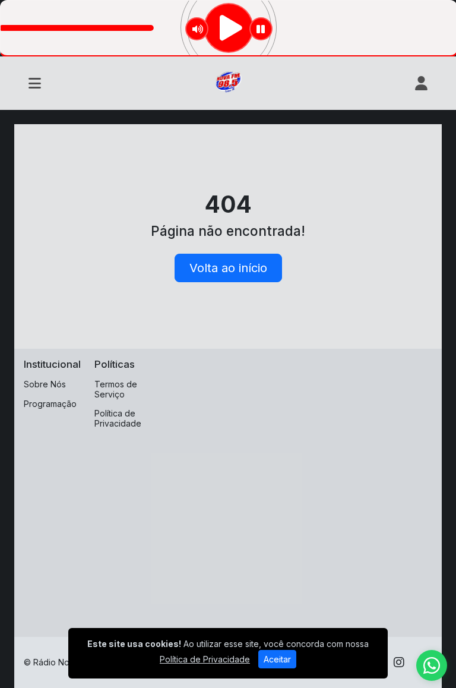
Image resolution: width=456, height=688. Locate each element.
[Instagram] (399, 662)
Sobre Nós (45, 384)
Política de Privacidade (117, 418)
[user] (421, 83)
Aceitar (277, 659)
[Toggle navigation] (34, 83)
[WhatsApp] (431, 665)
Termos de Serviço (115, 389)
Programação (50, 404)
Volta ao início (228, 268)
